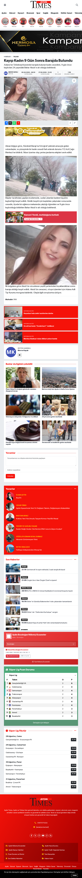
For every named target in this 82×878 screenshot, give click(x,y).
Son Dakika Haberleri (15, 858)
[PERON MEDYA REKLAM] (42, 131)
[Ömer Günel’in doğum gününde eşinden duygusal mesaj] (23, 377)
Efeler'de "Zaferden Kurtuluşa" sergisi (40, 612)
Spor (38, 13)
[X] (35, 835)
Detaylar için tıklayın (41, 723)
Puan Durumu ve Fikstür (16, 854)
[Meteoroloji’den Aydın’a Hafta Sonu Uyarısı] (59, 377)
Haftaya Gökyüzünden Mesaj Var (29, 550)
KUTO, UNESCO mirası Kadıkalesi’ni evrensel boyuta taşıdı (47, 591)
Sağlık (45, 13)
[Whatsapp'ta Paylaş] (14, 123)
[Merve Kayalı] (11, 352)
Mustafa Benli (22, 516)
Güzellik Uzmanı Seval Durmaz (29, 536)
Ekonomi (30, 13)
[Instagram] (39, 835)
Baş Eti (18, 498)
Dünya (74, 866)
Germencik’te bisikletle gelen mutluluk (56, 442)
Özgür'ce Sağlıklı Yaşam (26, 526)
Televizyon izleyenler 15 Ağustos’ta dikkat (22, 417)
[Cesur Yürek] (10, 507)
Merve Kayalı (23, 350)
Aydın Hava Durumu (51, 846)
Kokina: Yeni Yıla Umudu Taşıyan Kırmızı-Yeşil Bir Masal (37, 519)
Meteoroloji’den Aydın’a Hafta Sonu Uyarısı (58, 389)
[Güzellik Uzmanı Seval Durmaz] (10, 538)
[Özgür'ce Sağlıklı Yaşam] (10, 528)
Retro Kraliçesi (23, 547)
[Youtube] (43, 835)
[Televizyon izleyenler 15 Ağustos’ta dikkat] (23, 405)
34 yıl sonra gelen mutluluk (52, 417)
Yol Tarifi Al (26, 656)
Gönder (10, 476)
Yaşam (15, 56)
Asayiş (24, 566)
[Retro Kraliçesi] (10, 548)
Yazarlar (46, 869)
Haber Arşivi (49, 858)
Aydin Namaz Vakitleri (16, 850)
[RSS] (50, 835)
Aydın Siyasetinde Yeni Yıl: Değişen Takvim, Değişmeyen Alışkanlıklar (43, 508)
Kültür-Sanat (66, 13)
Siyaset (21, 13)
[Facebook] (31, 835)
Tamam (74, 875)
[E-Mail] (19, 355)
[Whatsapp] (47, 835)
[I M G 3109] (41, 255)
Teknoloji (60, 866)
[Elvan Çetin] (10, 496)
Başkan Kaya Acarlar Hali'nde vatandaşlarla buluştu (44, 623)
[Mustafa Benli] (10, 517)
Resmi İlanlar (37, 869)
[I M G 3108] (41, 176)
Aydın (4, 13)
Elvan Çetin (21, 495)
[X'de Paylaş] (10, 123)
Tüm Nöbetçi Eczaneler (42, 662)
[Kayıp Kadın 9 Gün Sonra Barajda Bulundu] (41, 98)
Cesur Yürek (21, 505)
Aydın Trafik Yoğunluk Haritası (54, 850)
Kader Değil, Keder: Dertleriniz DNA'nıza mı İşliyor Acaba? (39, 529)
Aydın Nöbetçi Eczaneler (16, 846)
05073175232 (42, 823)
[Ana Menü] (5, 5)
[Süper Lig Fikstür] (75, 731)
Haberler (7, 56)
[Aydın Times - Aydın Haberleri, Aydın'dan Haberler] (41, 5)
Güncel (12, 13)
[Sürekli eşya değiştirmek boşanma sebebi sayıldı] (23, 431)
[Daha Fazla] (18, 123)
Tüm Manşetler (49, 854)
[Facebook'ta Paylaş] (6, 123)
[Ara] (77, 5)
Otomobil (67, 866)
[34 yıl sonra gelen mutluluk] (59, 405)
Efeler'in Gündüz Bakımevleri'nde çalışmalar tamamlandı (47, 602)
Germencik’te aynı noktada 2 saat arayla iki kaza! (43, 570)
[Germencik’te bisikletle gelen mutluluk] (59, 431)
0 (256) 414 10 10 (13, 656)
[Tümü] (75, 489)
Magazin (54, 13)
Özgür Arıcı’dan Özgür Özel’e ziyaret (39, 580)
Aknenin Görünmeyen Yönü (26, 539)
